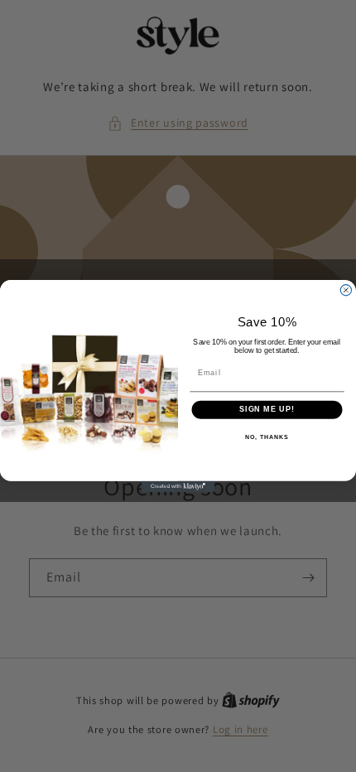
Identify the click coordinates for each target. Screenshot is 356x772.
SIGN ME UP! (267, 409)
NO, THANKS (266, 437)
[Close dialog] (345, 290)
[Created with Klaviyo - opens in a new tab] (178, 486)
